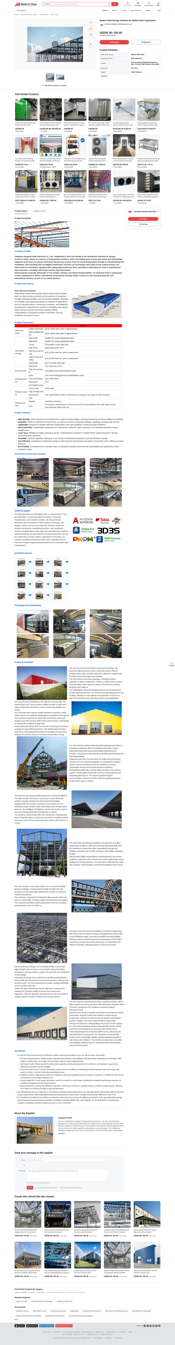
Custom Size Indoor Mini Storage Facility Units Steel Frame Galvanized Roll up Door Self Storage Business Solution (25, 124)
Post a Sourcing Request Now (70, 1188)
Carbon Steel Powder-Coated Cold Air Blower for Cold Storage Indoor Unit (123, 196)
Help (124, 10)
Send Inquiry (114, 42)
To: (25, 1165)
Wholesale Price (99, 1332)
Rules (159, 10)
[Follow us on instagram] (150, 1326)
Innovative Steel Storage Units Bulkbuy (81, 1316)
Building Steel (74, 1311)
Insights (130, 1332)
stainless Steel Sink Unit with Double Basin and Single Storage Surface (148, 160)
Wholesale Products (87, 1332)
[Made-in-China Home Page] (26, 4)
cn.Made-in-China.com (106, 1334)
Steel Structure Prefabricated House (116, 1311)
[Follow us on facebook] (145, 1326)
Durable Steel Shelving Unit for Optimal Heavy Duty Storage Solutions (98, 196)
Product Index (122, 1332)
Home (16, 14)
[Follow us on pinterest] (156, 1326)
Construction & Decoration (29, 14)
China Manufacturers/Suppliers (71, 1332)
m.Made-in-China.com (92, 1334)
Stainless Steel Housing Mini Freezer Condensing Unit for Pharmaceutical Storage (97, 160)
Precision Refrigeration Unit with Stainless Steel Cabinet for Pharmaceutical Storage (50, 196)
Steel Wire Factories (22, 1311)
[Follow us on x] (148, 1326)
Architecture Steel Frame (64, 1301)
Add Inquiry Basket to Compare (55, 85)
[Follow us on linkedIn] (159, 1326)
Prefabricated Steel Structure (92, 1311)
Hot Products (46, 1332)
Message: (23, 1171)
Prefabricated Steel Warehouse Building (28, 1316)
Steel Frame (54, 14)
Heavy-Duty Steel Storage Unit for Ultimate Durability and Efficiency (50, 160)
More (16, 1320)
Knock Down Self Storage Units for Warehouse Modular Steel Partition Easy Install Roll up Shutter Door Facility (99, 124)
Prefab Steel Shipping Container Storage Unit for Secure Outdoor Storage (25, 196)
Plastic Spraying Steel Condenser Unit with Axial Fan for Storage (123, 160)
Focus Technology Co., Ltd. (73, 1338)
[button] (109, 4)
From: (24, 1160)
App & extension (136, 10)
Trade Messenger (46, 1326)
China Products (56, 1332)
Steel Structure (44, 14)
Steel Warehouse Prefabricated (55, 1316)
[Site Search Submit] (114, 4)
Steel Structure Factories (58, 1311)
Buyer (114, 10)
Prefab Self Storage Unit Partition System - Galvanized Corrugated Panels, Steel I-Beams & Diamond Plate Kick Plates (74, 124)
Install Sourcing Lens (65, 1326)
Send (29, 1188)
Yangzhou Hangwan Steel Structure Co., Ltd (118, 24)
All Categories (21, 10)
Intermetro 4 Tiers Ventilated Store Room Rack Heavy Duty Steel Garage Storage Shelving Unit (74, 160)
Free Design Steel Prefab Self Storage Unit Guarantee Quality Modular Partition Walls (25, 160)
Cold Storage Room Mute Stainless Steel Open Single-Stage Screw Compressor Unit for (50, 124)
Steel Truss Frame (21, 1301)
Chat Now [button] (147, 42)
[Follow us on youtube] (153, 1326)
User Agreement (98, 1338)
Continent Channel (111, 1332)
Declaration (109, 1338)
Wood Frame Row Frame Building (42, 1301)
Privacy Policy (118, 1338)
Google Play (32, 1326)
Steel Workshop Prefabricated (141, 1311)
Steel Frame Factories (39, 1311)
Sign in (158, 5)
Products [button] (47, 4)
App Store (20, 1326)
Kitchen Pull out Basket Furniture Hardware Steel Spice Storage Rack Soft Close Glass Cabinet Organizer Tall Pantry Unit (148, 196)
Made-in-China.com (79, 1334)
